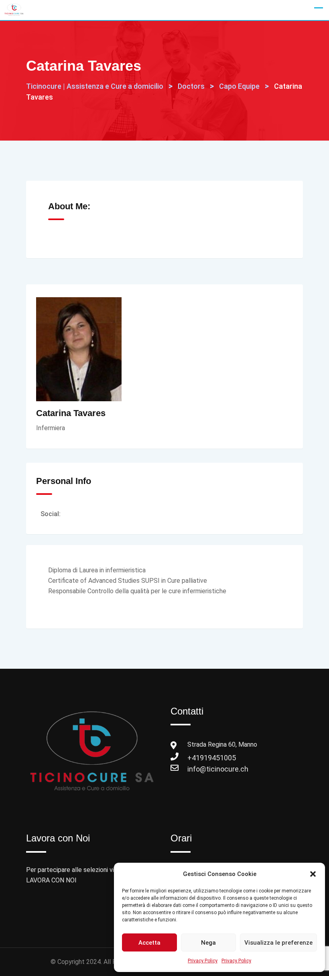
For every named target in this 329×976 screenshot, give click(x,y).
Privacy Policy (202, 961)
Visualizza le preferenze (278, 942)
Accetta (149, 942)
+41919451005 (195, 757)
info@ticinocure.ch (195, 769)
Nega (208, 942)
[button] (313, 874)
